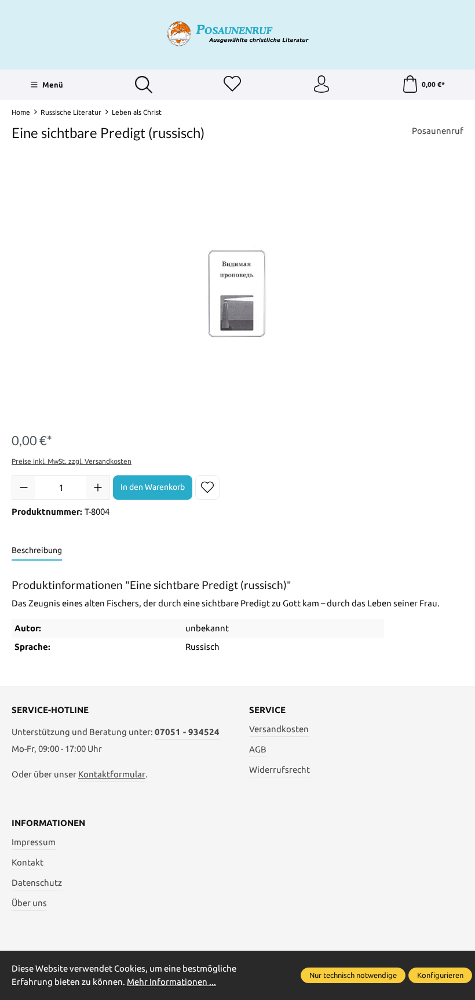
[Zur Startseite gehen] (237, 33)
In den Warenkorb (152, 487)
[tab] (37, 551)
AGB (257, 749)
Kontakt (27, 862)
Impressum (34, 842)
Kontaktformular (111, 774)
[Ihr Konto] (321, 84)
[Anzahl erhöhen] (97, 487)
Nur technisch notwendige (353, 975)
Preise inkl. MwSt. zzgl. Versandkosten (71, 461)
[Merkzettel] (232, 84)
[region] (237, 294)
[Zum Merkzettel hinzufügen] (207, 487)
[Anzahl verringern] (23, 487)
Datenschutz (37, 883)
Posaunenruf (437, 131)
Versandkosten (279, 729)
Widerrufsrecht (279, 769)
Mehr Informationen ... (171, 982)
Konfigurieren (440, 975)
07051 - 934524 (187, 732)
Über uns (29, 903)
